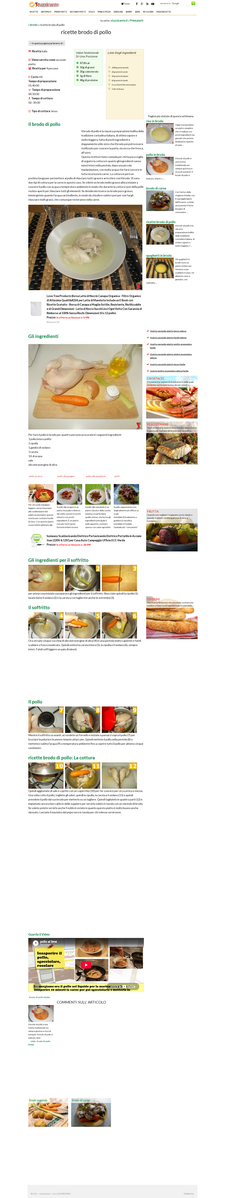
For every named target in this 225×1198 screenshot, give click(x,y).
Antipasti (46, 12)
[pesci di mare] (172, 442)
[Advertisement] (64, 20)
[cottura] (46, 775)
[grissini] (172, 617)
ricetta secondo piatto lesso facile (167, 364)
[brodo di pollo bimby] (41, 1013)
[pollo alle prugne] (70, 494)
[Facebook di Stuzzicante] (136, 4)
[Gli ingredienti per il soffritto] (46, 577)
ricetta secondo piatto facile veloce (168, 337)
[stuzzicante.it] (44, 4)
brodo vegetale (38, 1100)
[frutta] (172, 529)
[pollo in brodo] (160, 166)
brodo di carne (81, 1100)
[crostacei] (172, 396)
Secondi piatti (78, 12)
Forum (127, 3)
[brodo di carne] (91, 1112)
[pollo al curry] (42, 493)
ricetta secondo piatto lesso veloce (168, 331)
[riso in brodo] (160, 133)
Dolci (92, 12)
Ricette (34, 12)
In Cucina (148, 12)
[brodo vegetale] (48, 1112)
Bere (137, 12)
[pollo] (127, 494)
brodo (34, 24)
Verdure (118, 12)
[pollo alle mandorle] (99, 494)
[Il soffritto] (46, 625)
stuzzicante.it (119, 20)
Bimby (129, 12)
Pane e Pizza (104, 12)
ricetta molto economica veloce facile (169, 371)
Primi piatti (60, 12)
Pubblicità (189, 1193)
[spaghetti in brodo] (160, 268)
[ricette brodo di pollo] (160, 234)
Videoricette (163, 12)
